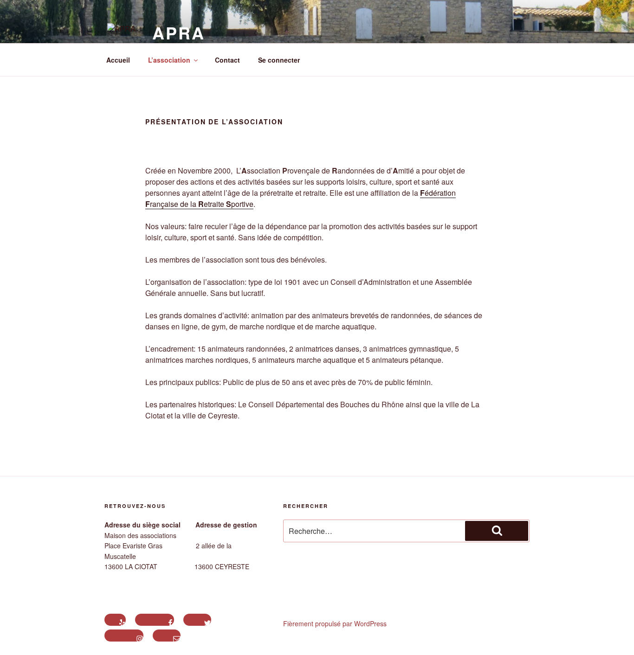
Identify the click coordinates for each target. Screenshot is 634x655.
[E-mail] (167, 635)
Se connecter (279, 59)
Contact (227, 59)
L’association (169, 59)
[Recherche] (496, 530)
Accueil (118, 59)
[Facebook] (154, 620)
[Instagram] (123, 635)
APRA (178, 32)
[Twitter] (197, 620)
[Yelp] (115, 620)
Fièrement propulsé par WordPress (335, 623)
